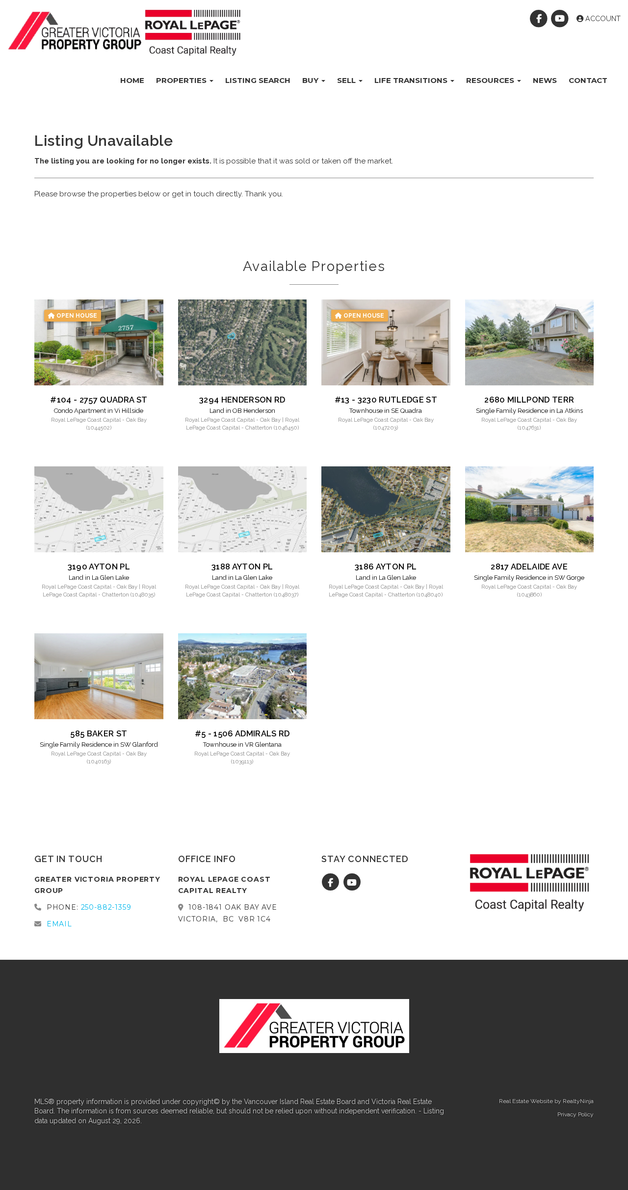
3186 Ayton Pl (386, 566)
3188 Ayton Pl (242, 566)
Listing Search (257, 80)
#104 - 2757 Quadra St (98, 400)
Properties (182, 80)
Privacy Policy (575, 1114)
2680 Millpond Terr (529, 400)
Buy (311, 80)
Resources (491, 80)
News (545, 80)
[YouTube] (561, 19)
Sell (347, 80)
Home (132, 80)
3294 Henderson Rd (242, 400)
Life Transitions (411, 80)
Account (602, 19)
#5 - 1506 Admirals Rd (242, 733)
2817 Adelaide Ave (529, 566)
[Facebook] (539, 19)
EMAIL (59, 924)
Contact (588, 80)
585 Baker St (98, 733)
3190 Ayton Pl (99, 566)
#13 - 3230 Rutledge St (386, 400)
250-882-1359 (106, 907)
